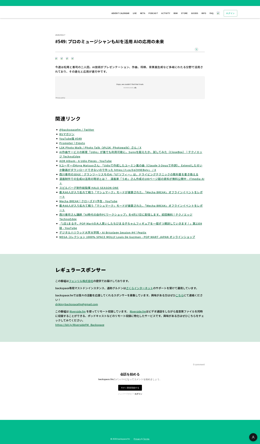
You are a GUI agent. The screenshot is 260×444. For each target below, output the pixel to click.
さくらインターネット (139, 288)
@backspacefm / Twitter (76, 130)
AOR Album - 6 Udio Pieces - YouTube (85, 161)
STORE (184, 13)
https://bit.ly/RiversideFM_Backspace (79, 325)
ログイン (230, 13)
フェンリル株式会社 (81, 281)
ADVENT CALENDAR (120, 13)
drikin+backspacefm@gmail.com (76, 304)
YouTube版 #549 (70, 138)
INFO (204, 13)
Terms (146, 438)
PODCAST (153, 13)
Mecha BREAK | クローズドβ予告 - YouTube (88, 201)
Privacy (137, 438)
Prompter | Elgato (72, 143)
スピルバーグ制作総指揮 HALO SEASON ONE (89, 188)
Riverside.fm (77, 311)
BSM (176, 13)
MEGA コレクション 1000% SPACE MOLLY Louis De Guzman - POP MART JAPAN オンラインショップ (127, 237)
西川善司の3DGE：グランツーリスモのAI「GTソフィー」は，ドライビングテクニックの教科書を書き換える (128, 174)
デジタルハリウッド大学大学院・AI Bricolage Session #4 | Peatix (102, 232)
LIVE (135, 13)
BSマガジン (66, 134)
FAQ (211, 13)
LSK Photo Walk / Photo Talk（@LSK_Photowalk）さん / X (100, 147)
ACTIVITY (165, 13)
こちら (180, 295)
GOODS (194, 13)
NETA (142, 13)
